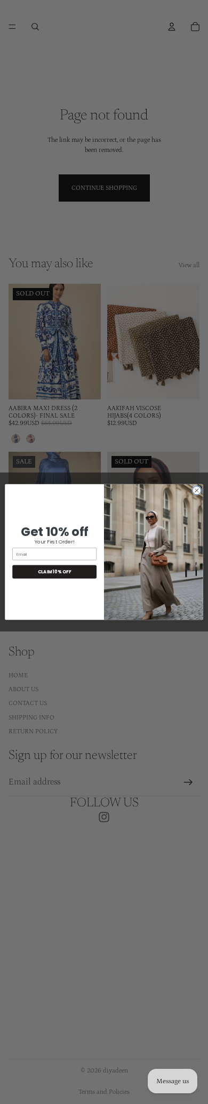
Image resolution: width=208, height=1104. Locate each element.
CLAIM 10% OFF (54, 572)
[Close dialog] (197, 490)
